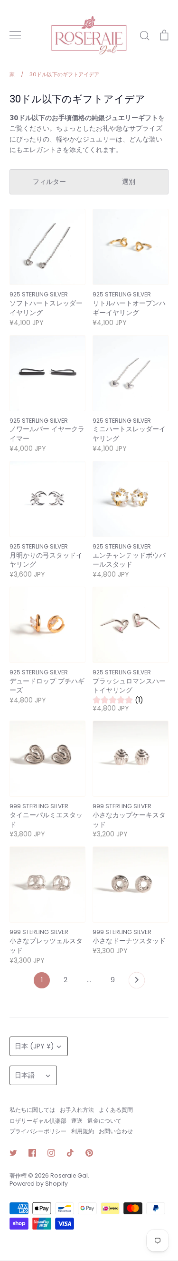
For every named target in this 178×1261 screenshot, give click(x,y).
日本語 (25, 1075)
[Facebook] (32, 1152)
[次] (137, 983)
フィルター (49, 181)
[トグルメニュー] (15, 35)
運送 (77, 1121)
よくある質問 (116, 1110)
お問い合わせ (116, 1131)
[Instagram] (51, 1152)
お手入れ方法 (77, 1110)
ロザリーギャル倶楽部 (37, 1121)
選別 (128, 181)
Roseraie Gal (69, 1175)
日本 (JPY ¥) (34, 1046)
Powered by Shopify (38, 1184)
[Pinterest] (89, 1152)
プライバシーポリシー (37, 1131)
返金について (104, 1121)
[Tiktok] (70, 1152)
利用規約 (82, 1131)
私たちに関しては (32, 1110)
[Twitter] (13, 1152)
